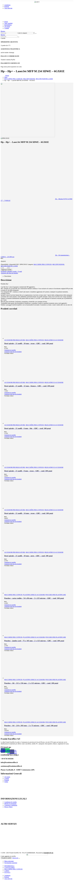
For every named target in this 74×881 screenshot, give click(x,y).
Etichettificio (8, 25)
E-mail (20, 271)
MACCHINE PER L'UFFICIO (43, 264)
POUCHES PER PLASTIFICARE (55, 594)
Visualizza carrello (6, 858)
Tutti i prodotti (8, 23)
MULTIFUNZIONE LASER (9, 266)
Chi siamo (7, 26)
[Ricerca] (35, 33)
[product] (38, 325)
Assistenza (7, 5)
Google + (15, 271)
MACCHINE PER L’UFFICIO (13, 869)
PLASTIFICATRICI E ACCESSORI (34, 594)
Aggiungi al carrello (6, 269)
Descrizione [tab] (7, 276)
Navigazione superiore (10, 863)
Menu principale (9, 861)
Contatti (6, 28)
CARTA (6, 871)
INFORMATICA (9, 866)
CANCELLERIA (9, 867)
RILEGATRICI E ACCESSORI (54, 340)
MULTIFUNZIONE (58, 264)
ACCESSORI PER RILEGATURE (14, 340)
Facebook (3, 271)
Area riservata (8, 8)
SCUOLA (7, 872)
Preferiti (6, 6)
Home (6, 21)
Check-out (15, 858)
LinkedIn (9, 271)
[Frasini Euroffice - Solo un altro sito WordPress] (16, 18)
